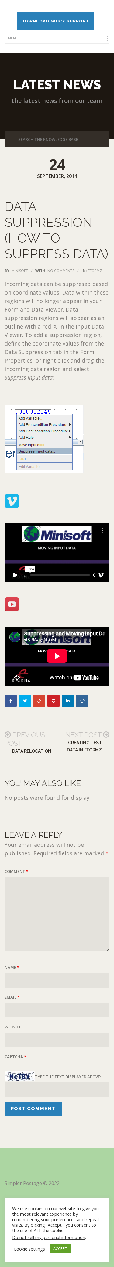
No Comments (60, 270)
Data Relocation (31, 751)
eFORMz (95, 270)
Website (13, 1027)
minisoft (20, 270)
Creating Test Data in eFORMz (84, 746)
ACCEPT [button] (60, 1248)
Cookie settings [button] (29, 1249)
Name (12, 967)
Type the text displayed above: (68, 1076)
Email (12, 997)
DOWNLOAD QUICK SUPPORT (55, 21)
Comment (16, 871)
